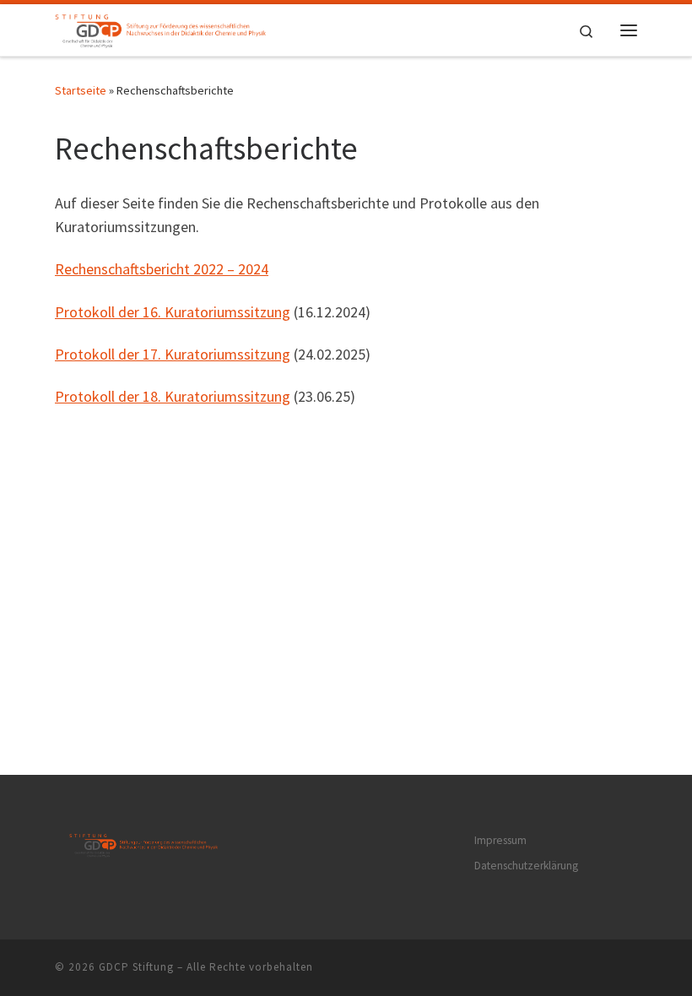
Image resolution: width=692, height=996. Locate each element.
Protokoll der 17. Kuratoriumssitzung (172, 354)
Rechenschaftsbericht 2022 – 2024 (161, 269)
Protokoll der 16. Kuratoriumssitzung (172, 312)
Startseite (80, 90)
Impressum (500, 840)
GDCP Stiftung (136, 967)
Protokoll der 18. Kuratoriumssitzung (172, 396)
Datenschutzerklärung (526, 865)
